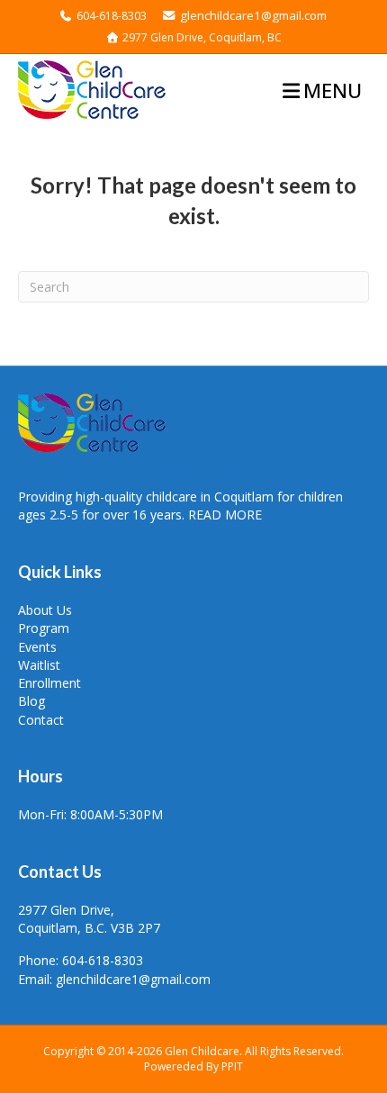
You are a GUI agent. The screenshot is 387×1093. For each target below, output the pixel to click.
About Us (45, 610)
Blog (31, 700)
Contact (41, 719)
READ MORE (225, 514)
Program (43, 628)
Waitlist (39, 664)
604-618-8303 (111, 15)
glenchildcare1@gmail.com (252, 15)
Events (37, 646)
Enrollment (49, 682)
